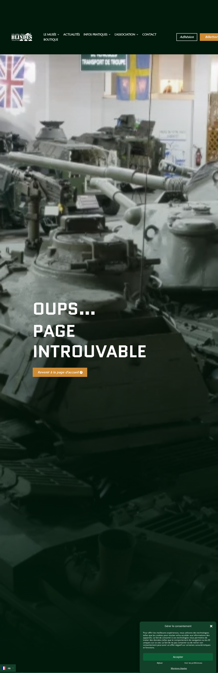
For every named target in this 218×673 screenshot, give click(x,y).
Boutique (51, 39)
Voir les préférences (193, 663)
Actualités (71, 34)
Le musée (50, 34)
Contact (149, 34)
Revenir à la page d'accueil (58, 372)
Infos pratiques (95, 34)
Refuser (160, 663)
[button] (211, 626)
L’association (125, 34)
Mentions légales (179, 668)
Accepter (178, 657)
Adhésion (187, 37)
